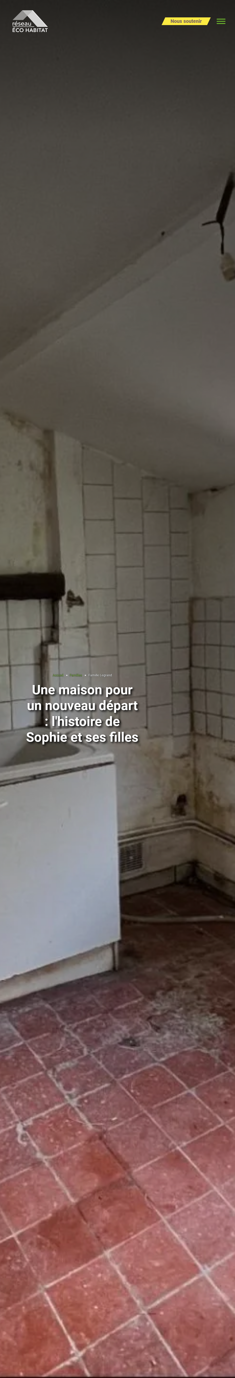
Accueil (58, 675)
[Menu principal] (221, 21)
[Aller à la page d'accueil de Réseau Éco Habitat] (30, 21)
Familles (76, 675)
